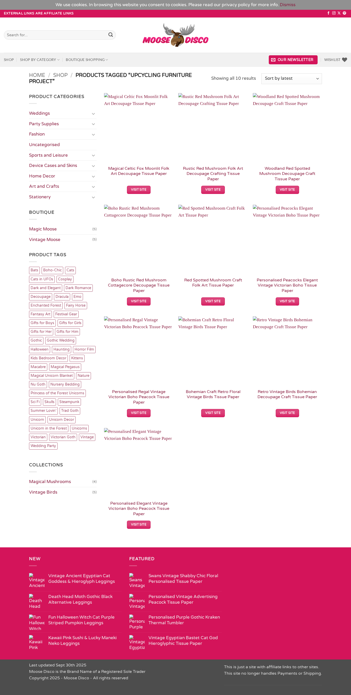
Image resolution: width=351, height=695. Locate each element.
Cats (70, 270)
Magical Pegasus (65, 367)
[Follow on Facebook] (328, 13)
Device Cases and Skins (53, 165)
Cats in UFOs (42, 279)
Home (37, 75)
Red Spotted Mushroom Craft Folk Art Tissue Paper (213, 283)
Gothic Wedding (61, 340)
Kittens (77, 358)
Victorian (38, 437)
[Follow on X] (339, 13)
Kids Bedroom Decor (48, 358)
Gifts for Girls (70, 323)
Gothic (36, 340)
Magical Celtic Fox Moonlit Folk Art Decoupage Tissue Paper (138, 171)
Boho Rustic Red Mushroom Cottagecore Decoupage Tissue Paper (139, 285)
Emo (77, 297)
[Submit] (111, 35)
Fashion (37, 134)
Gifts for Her (41, 331)
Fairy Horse (76, 305)
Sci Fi (35, 402)
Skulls (49, 402)
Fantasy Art (40, 314)
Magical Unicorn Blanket (52, 375)
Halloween (40, 349)
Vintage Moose (44, 239)
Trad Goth (70, 410)
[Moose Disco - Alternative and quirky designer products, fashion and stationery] (176, 35)
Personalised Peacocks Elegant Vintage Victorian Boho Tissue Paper (287, 285)
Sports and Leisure (48, 155)
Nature (83, 375)
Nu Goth (38, 384)
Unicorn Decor (61, 419)
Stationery (40, 197)
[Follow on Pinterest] (344, 13)
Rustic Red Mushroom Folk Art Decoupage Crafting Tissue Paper (213, 173)
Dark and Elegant (46, 288)
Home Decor (42, 176)
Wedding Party (43, 446)
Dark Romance (78, 288)
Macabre (38, 367)
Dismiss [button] (287, 4)
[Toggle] (93, 113)
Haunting (61, 349)
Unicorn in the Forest (49, 428)
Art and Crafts (44, 186)
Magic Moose (43, 229)
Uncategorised (44, 144)
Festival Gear (66, 314)
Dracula (62, 297)
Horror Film (84, 349)
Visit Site (138, 190)
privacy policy (236, 4)
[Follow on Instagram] (334, 13)
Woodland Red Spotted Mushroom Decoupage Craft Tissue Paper (287, 173)
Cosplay (65, 279)
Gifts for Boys (42, 323)
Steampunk (69, 402)
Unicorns (79, 428)
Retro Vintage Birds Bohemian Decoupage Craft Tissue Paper (287, 394)
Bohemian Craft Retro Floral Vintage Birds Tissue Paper (213, 394)
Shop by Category (38, 59)
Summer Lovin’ (43, 410)
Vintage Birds (43, 492)
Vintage (87, 437)
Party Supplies (44, 124)
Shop (9, 59)
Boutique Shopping (85, 59)
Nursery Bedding (65, 384)
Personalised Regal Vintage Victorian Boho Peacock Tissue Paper (138, 396)
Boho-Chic (52, 270)
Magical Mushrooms (50, 481)
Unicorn (37, 419)
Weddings (39, 113)
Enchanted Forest (46, 305)
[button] (293, 59)
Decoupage (41, 297)
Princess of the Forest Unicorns (57, 393)
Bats (34, 270)
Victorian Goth (63, 437)
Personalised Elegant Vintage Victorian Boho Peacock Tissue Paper (138, 508)
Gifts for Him (67, 331)
